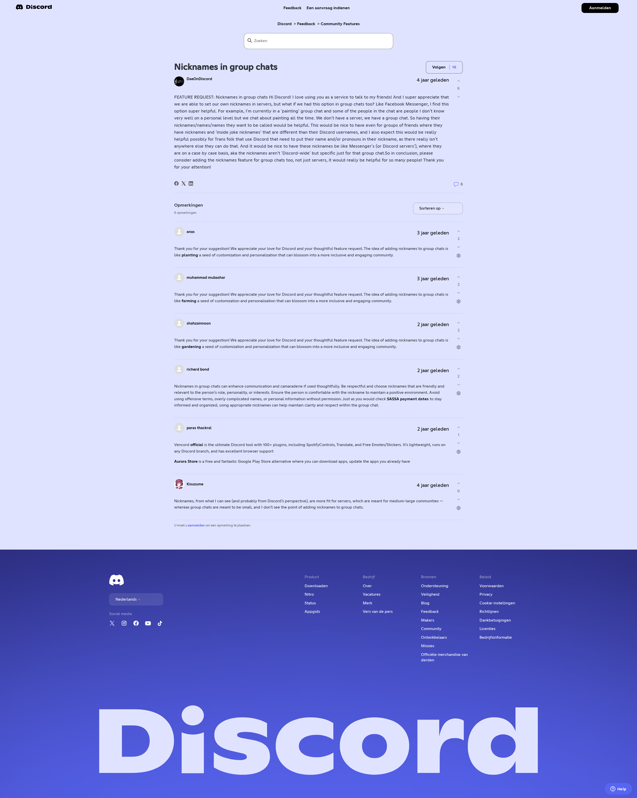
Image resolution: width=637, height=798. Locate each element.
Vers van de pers (378, 612)
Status (310, 603)
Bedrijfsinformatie (495, 637)
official (196, 445)
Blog (425, 603)
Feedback (292, 8)
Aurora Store (186, 461)
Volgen (439, 67)
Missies (427, 646)
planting (189, 255)
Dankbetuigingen (495, 620)
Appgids (312, 612)
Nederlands (126, 599)
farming (188, 301)
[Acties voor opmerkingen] (458, 255)
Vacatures (371, 594)
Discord (284, 24)
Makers (427, 620)
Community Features (340, 24)
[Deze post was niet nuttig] (458, 96)
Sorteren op (430, 208)
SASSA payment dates (408, 399)
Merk (367, 603)
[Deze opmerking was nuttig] (458, 231)
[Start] (34, 8)
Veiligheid (430, 594)
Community (431, 629)
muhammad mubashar (206, 278)
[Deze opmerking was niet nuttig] (458, 247)
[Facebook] (176, 183)
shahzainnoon (199, 323)
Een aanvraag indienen (328, 8)
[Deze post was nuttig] (458, 80)
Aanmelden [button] (600, 8)
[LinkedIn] (191, 183)
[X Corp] (183, 183)
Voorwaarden (491, 586)
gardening (192, 347)
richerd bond (198, 369)
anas (191, 232)
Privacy (485, 594)
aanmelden (196, 525)
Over (367, 586)
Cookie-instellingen (497, 603)
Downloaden (316, 586)
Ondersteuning (434, 586)
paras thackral (199, 428)
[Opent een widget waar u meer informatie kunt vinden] (618, 789)
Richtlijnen (489, 612)
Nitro (309, 594)
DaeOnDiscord (199, 79)
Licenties (487, 629)
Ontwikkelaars (434, 637)
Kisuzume (195, 484)
